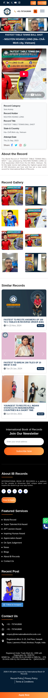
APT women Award (12, 529)
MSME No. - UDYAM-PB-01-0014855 (17, 657)
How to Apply (9, 500)
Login (33, 3)
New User (42, 3)
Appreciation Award (13, 538)
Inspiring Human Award (14, 533)
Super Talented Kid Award (15, 524)
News (6, 547)
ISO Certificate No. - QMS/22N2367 (31, 659)
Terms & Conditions (25, 682)
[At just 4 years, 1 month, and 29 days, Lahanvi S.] (13, 589)
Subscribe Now (24, 451)
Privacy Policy (31, 678)
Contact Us (9, 561)
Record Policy (16, 678)
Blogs (6, 552)
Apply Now (24, 695)
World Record (10, 520)
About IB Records (12, 556)
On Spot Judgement (13, 543)
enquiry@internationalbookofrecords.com (24, 634)
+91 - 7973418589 (14, 624)
